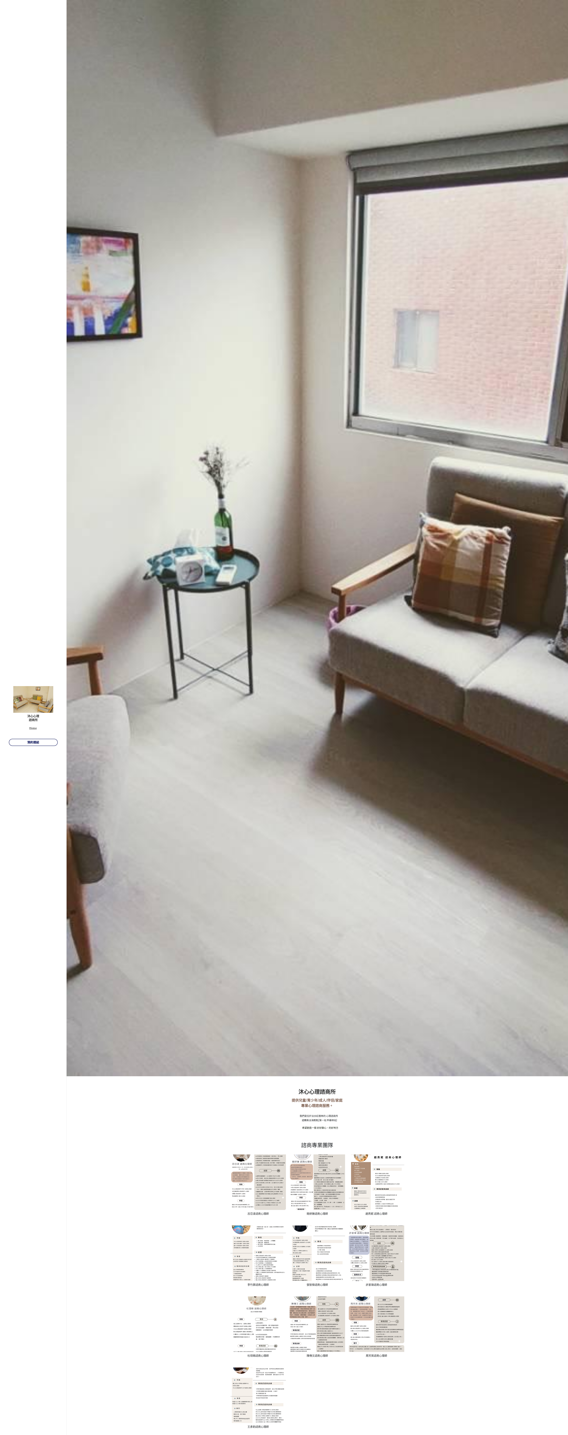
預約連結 (33, 742)
